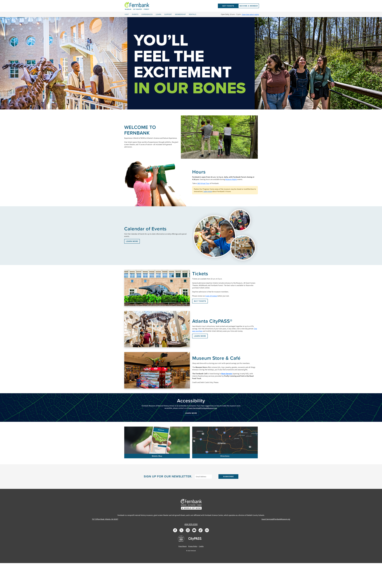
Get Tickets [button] (228, 6)
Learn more (207, 191)
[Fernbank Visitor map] (157, 440)
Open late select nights (250, 14)
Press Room (182, 546)
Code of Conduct (211, 296)
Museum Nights (231, 179)
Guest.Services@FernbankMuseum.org (202, 408)
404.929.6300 (191, 524)
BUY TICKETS (200, 301)
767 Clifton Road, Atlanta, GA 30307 (105, 519)
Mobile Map (157, 456)
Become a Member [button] (249, 6)
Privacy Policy (192, 546)
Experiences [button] (147, 14)
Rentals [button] (192, 14)
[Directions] (225, 440)
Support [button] (168, 14)
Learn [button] (158, 14)
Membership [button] (180, 14)
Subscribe (228, 476)
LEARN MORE (132, 241)
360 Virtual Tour (203, 183)
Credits (201, 546)
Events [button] (135, 14)
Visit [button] (127, 14)
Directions (224, 456)
